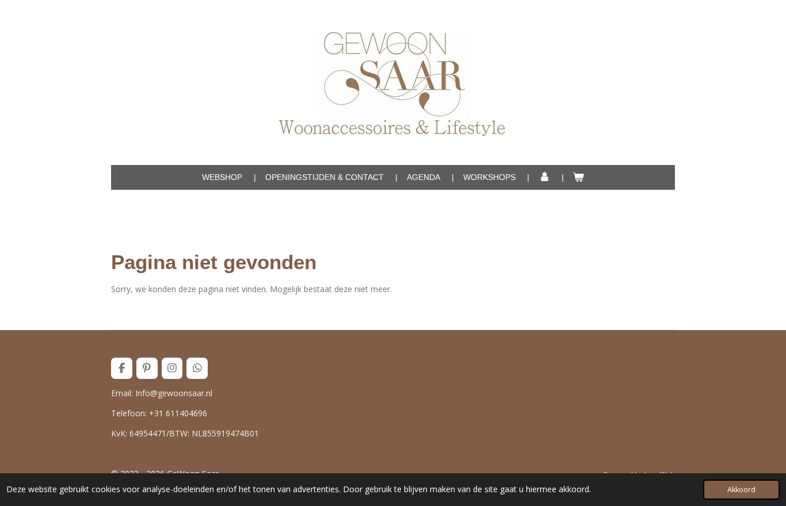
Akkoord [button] (741, 489)
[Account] (544, 177)
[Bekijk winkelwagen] (579, 177)
